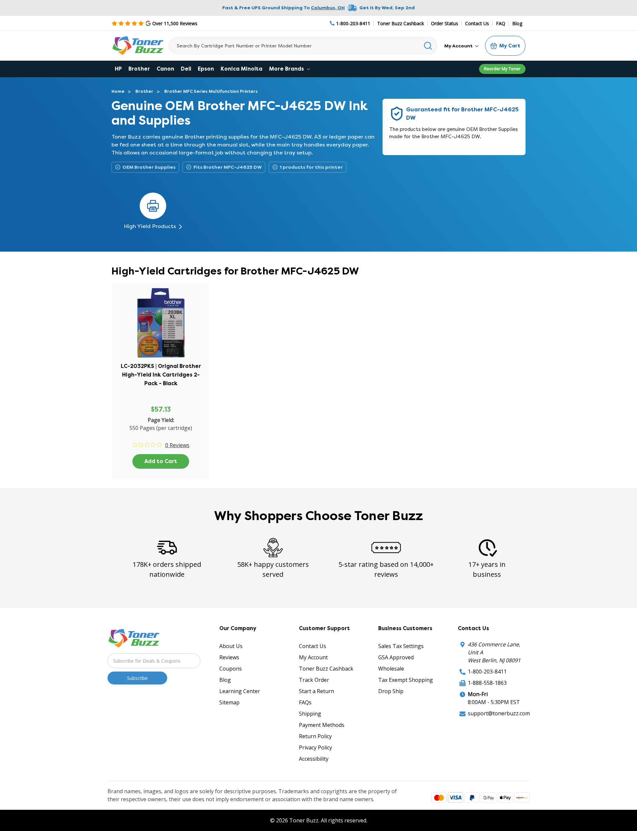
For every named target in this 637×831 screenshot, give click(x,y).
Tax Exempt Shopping (405, 679)
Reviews (229, 657)
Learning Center (239, 691)
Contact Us (477, 23)
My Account (459, 46)
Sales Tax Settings (401, 646)
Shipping (310, 713)
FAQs (305, 702)
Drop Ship (390, 691)
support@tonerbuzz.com (499, 713)
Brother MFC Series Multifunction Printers (211, 91)
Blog (517, 23)
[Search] (428, 46)
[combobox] (303, 46)
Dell (186, 68)
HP (118, 68)
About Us (231, 646)
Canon (165, 68)
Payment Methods (321, 725)
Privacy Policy (315, 747)
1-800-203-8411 (487, 671)
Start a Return (316, 691)
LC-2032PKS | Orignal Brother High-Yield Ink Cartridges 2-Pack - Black (161, 375)
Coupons (230, 668)
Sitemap (229, 702)
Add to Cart (160, 461)
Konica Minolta (241, 68)
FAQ (500, 23)
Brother (139, 68)
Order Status (444, 23)
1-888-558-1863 (487, 682)
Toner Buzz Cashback (400, 23)
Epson (206, 68)
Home (117, 91)
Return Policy (315, 736)
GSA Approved (396, 657)
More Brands (287, 68)
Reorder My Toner (502, 69)
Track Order (314, 679)
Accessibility (313, 758)
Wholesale (391, 668)
